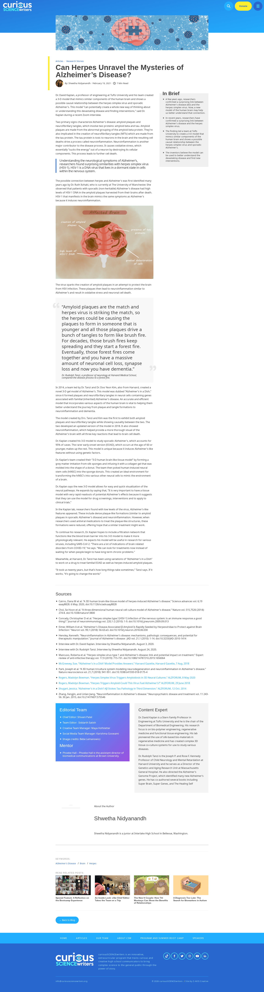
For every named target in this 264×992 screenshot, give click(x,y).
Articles (59, 61)
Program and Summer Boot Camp (162, 938)
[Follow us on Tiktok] (166, 956)
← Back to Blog (67, 920)
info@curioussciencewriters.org (72, 981)
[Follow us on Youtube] (197, 956)
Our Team (102, 938)
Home (63, 938)
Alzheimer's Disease (66, 863)
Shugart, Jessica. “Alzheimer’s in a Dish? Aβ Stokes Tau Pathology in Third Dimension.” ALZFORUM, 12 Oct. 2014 (122, 688)
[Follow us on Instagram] (189, 956)
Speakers (198, 938)
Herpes (92, 863)
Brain (82, 863)
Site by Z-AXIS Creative (196, 981)
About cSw (124, 938)
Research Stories (75, 61)
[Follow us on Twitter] (182, 956)
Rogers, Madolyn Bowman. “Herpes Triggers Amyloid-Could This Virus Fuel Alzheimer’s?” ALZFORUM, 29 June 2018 (124, 683)
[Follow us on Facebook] (174, 956)
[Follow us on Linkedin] (205, 956)
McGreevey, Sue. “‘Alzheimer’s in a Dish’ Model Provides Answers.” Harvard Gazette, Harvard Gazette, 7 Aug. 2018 (124, 663)
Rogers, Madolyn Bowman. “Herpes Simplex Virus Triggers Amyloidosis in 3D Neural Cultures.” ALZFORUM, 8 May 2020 (127, 677)
